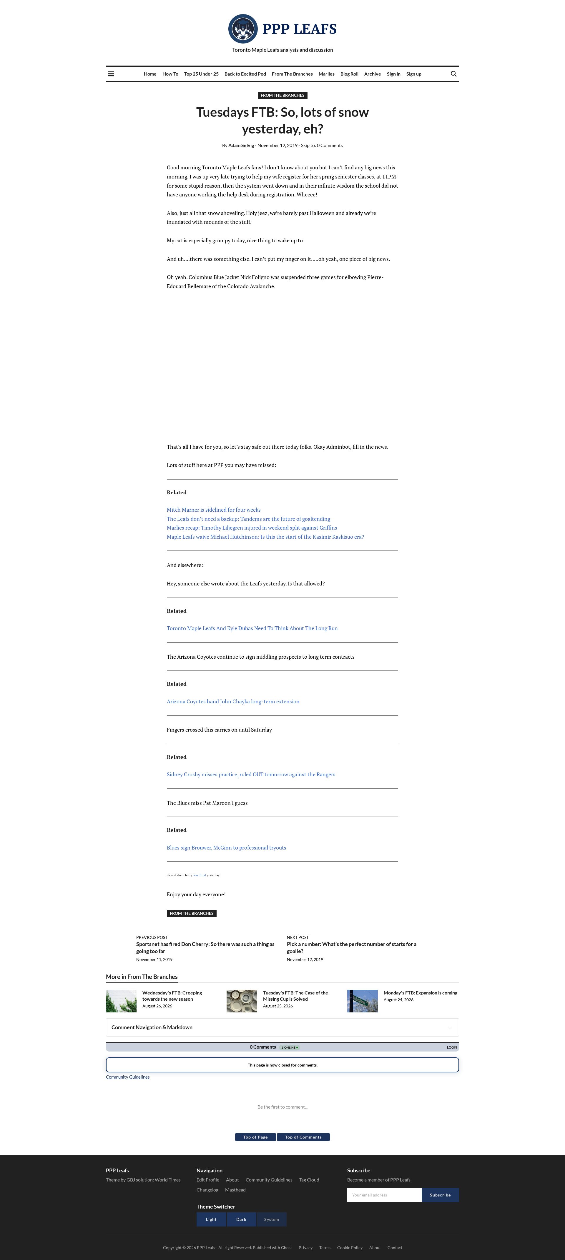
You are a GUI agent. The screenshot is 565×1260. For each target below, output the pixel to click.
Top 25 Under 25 (201, 73)
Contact (395, 1247)
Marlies (327, 73)
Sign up (413, 73)
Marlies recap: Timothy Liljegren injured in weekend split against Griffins (252, 527)
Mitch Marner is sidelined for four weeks (214, 509)
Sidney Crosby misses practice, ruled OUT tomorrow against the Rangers (251, 774)
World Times (168, 1179)
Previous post (151, 937)
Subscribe (440, 1194)
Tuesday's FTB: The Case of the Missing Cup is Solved (295, 996)
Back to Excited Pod (245, 73)
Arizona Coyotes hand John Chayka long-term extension (233, 701)
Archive (372, 73)
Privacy (306, 1247)
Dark (241, 1219)
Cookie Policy (350, 1247)
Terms (324, 1247)
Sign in (394, 73)
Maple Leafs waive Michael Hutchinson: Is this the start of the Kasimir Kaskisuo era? (265, 536)
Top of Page (255, 1136)
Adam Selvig (238, 145)
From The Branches (292, 73)
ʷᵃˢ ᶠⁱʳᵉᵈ (199, 875)
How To (170, 73)
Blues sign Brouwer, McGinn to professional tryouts (226, 847)
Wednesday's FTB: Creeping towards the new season (172, 996)
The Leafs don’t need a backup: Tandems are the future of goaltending (248, 518)
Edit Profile (208, 1179)
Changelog (207, 1189)
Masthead (235, 1189)
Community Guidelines (269, 1179)
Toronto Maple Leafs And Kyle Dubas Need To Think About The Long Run (252, 628)
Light (211, 1219)
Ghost (286, 1247)
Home (150, 73)
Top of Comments (303, 1136)
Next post (298, 937)
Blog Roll (349, 73)
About (232, 1179)
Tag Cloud (309, 1179)
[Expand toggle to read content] (449, 1027)
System (271, 1219)
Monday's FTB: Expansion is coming (420, 992)
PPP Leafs (299, 28)
